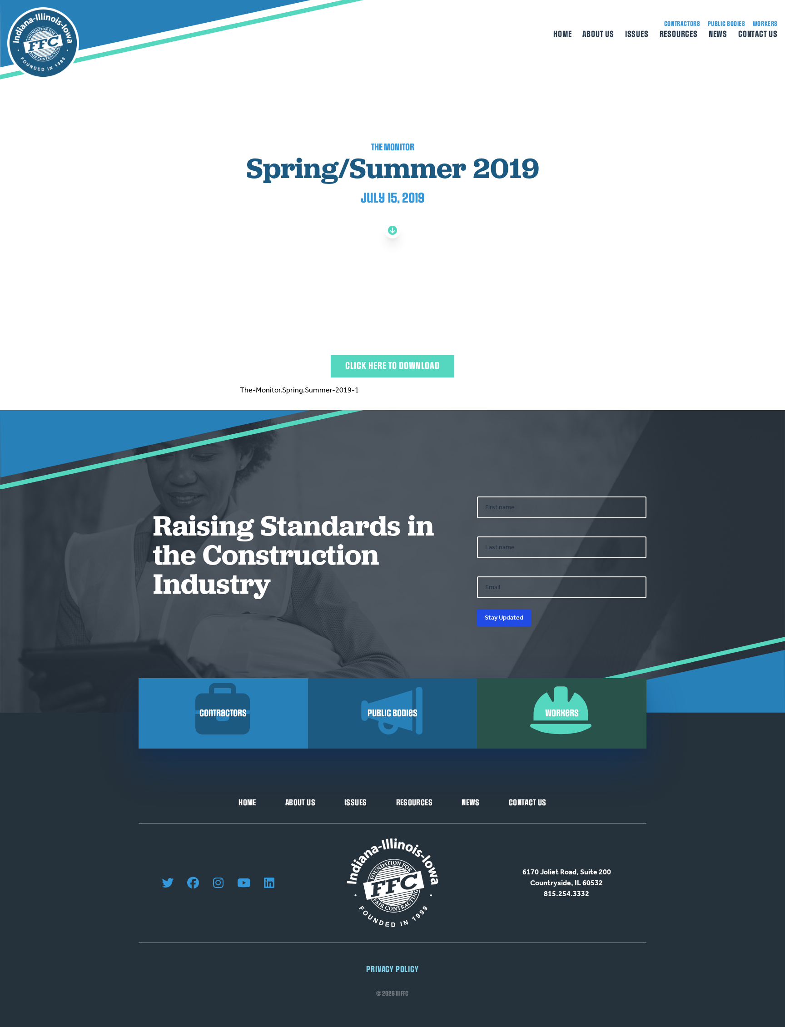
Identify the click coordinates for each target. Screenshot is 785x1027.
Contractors (682, 24)
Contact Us (758, 34)
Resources (679, 34)
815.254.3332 (566, 893)
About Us (598, 34)
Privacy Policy (392, 969)
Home (562, 34)
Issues (637, 34)
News (718, 34)
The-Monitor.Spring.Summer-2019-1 (299, 390)
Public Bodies (726, 24)
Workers (765, 24)
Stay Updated (504, 617)
